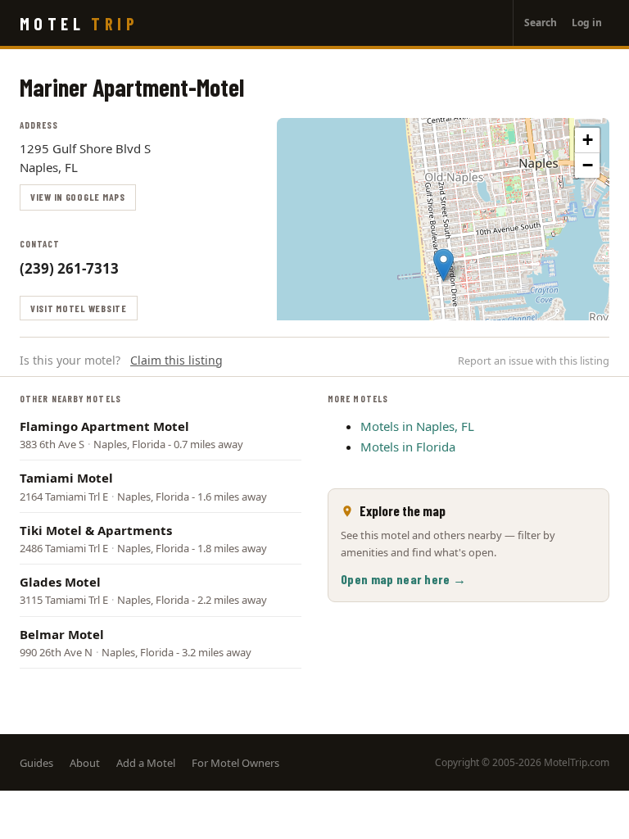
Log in (587, 22)
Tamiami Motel (66, 477)
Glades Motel (60, 582)
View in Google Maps (77, 196)
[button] (443, 265)
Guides (36, 762)
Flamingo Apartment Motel (104, 426)
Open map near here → (403, 579)
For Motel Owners (235, 762)
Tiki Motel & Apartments (96, 530)
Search (540, 22)
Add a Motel (145, 762)
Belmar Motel (62, 634)
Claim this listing (176, 360)
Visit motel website (78, 308)
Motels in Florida (407, 446)
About (85, 762)
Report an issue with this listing (533, 360)
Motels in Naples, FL (417, 426)
